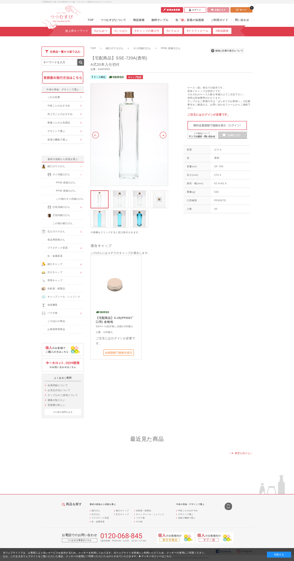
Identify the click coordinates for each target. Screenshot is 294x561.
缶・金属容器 (98, 521)
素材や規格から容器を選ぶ (63, 159)
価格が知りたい (56, 400)
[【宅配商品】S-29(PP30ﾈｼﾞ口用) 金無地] (115, 283)
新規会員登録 (172, 10)
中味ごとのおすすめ (188, 510)
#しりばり (121, 30)
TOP (91, 20)
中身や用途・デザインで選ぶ (62, 89)
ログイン (195, 10)
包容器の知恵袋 (189, 20)
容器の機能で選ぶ (186, 518)
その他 (139, 521)
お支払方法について (59, 390)
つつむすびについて (113, 20)
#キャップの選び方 (147, 30)
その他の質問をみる (62, 412)
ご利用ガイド (219, 20)
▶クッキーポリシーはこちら (155, 556)
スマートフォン (229, 507)
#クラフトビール (197, 30)
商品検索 (139, 20)
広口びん (96, 514)
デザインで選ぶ (185, 514)
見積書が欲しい (56, 405)
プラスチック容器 (100, 518)
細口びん (96, 510)
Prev (95, 135)
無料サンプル (160, 20)
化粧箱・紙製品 (143, 510)
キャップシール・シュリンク (150, 514)
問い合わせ (242, 20)
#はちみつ (100, 30)
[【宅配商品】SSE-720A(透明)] (129, 135)
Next (164, 135)
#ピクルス (173, 30)
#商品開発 (222, 30)
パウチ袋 (140, 518)
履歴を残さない (243, 453)
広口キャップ (122, 514)
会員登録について (58, 385)
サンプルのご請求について (63, 395)
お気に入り (218, 10)
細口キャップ (122, 510)
